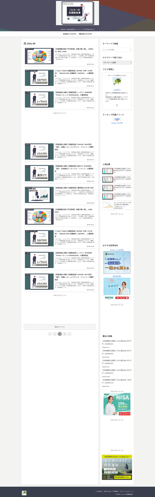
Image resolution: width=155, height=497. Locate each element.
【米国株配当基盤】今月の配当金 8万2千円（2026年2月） (117, 371)
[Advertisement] (60, 127)
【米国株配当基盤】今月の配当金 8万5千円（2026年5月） (117, 342)
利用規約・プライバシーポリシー (122, 491)
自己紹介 (99, 491)
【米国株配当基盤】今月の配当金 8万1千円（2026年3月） (117, 362)
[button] (130, 50)
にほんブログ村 (117, 123)
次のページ (60, 327)
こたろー (117, 90)
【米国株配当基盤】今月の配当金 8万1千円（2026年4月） (117, 352)
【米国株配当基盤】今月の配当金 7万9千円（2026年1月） (117, 381)
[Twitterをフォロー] (117, 105)
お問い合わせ (107, 491)
